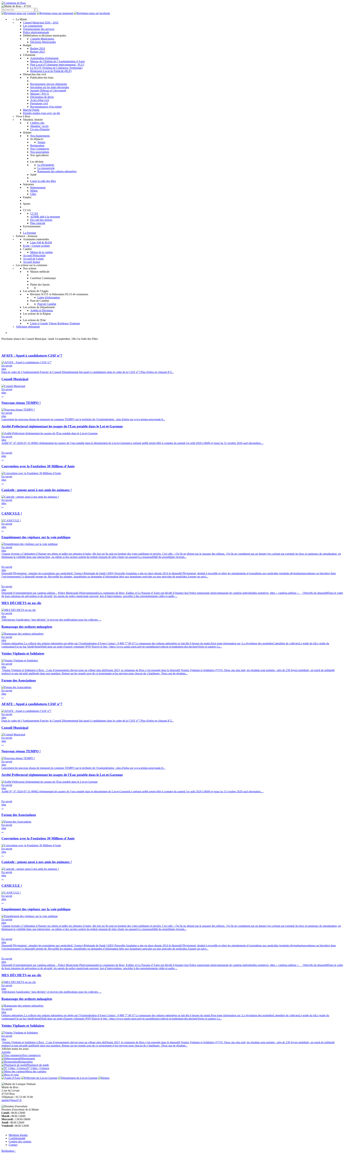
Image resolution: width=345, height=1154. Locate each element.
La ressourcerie (46, 168)
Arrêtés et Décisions (41, 310)
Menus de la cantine (41, 252)
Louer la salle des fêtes (43, 181)
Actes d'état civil (39, 100)
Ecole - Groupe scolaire (36, 245)
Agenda (5, 1052)
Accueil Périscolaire (34, 255)
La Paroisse (29, 232)
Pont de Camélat (46, 303)
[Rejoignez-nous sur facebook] (92, 13)
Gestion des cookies (20, 1141)
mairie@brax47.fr (11, 1100)
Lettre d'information (48, 297)
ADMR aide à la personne (45, 216)
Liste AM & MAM (41, 242)
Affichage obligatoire (28, 326)
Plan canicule (37, 223)
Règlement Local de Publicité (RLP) (51, 71)
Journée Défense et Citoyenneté (48, 90)
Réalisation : (8, 1150)
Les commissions (32, 25)
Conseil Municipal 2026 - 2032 (40, 22)
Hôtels (34, 190)
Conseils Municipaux (42, 38)
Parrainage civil (39, 103)
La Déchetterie (45, 164)
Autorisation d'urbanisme (44, 58)
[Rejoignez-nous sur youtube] (18, 13)
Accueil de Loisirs (33, 258)
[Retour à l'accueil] (13, 2)
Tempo (41, 142)
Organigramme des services (38, 29)
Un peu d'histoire (40, 129)
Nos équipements (40, 135)
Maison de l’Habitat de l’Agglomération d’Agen (57, 61)
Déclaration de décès (42, 96)
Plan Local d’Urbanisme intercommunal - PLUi (57, 64)
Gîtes (33, 194)
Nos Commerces (39, 148)
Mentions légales (18, 1135)
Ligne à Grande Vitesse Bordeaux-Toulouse (55, 323)
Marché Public (31, 109)
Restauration (37, 145)
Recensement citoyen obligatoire (48, 84)
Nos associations (39, 151)
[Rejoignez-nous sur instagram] (55, 13)
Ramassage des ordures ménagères (57, 171)
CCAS (34, 213)
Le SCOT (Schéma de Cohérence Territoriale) (56, 67)
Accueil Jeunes (31, 261)
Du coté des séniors (41, 219)
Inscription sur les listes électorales (49, 87)
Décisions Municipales (43, 41)
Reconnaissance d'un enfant (46, 106)
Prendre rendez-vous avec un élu (41, 113)
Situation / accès (39, 126)
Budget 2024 (37, 48)
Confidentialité (17, 1138)
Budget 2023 (37, 51)
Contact (13, 1144)
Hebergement (37, 187)
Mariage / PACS (39, 93)
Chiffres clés (37, 122)
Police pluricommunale (36, 32)
